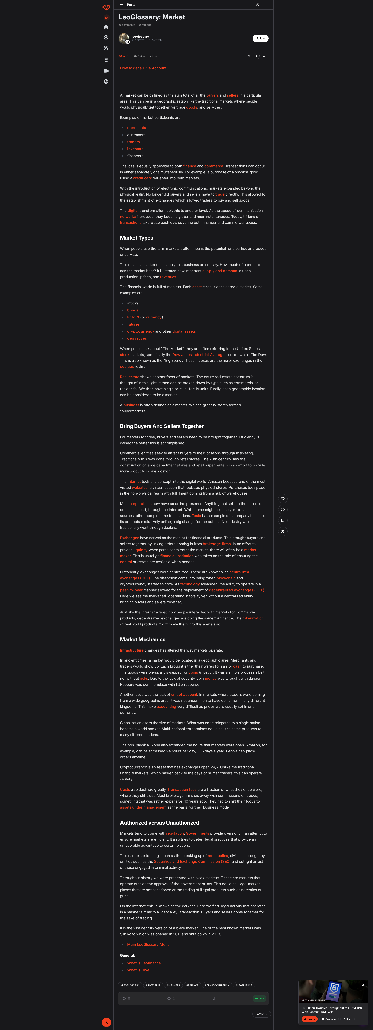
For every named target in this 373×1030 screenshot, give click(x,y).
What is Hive (138, 970)
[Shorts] (106, 71)
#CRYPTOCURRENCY (217, 985)
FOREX (133, 317)
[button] (106, 1022)
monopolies (218, 855)
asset (197, 287)
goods (191, 107)
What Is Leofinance (144, 963)
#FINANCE (192, 985)
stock (124, 354)
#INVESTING (153, 985)
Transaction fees (182, 789)
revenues (168, 277)
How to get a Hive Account (143, 68)
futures (133, 324)
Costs (125, 789)
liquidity (141, 550)
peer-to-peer (131, 590)
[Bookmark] (214, 998)
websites (139, 487)
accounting (166, 706)
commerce (213, 166)
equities (127, 366)
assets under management (143, 807)
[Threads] (106, 27)
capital (126, 562)
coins (193, 672)
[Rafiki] (106, 48)
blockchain (226, 578)
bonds (132, 310)
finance (189, 166)
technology (190, 584)
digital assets (184, 331)
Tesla (196, 515)
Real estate (129, 377)
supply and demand (219, 271)
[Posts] (106, 60)
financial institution (176, 556)
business (131, 405)
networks (128, 216)
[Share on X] (249, 56)
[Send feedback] (107, 18)
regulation (175, 833)
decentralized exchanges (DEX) (236, 590)
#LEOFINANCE (244, 985)
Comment (330, 1019)
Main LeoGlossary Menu (148, 944)
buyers (213, 95)
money (211, 678)
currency (154, 317)
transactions (131, 222)
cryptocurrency (140, 331)
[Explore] (106, 37)
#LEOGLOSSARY (130, 985)
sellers (232, 95)
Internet (134, 481)
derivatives (137, 338)
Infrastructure (132, 650)
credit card (142, 178)
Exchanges (129, 538)
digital (133, 210)
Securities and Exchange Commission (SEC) (192, 861)
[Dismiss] (363, 984)
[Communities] (106, 81)
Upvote (311, 1019)
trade (220, 194)
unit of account (184, 694)
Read (349, 1019)
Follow (260, 38)
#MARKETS (173, 985)
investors (135, 149)
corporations (141, 503)
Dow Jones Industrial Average (198, 354)
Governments (197, 833)
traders (133, 142)
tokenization (253, 618)
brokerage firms (217, 544)
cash (237, 666)
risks (144, 678)
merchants (136, 127)
